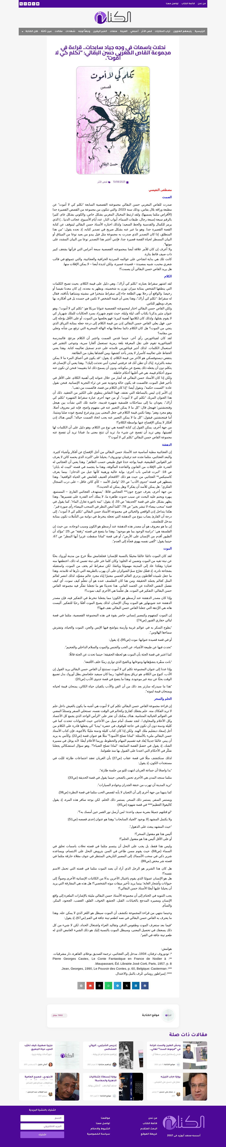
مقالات (59, 31)
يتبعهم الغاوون (182, 31)
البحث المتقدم (148, 1129)
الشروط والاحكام (100, 1129)
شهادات (70, 31)
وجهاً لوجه (84, 31)
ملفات (113, 31)
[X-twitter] (33, 3)
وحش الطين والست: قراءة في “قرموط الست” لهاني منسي (165, 1049)
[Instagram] (25, 3)
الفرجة (123, 31)
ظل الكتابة (31, 31)
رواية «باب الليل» (171, 1077)
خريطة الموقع (149, 1134)
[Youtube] (29, 3)
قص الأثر (146, 31)
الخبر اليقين (100, 31)
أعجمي (134, 31)
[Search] (21, 3)
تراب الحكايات (162, 31)
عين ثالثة (46, 31)
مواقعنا (105, 1118)
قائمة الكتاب (188, 4)
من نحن (202, 4)
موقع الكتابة (150, 1015)
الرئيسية (200, 31)
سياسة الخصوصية (98, 1134)
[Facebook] (37, 3)
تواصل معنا (172, 4)
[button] (145, 985)
